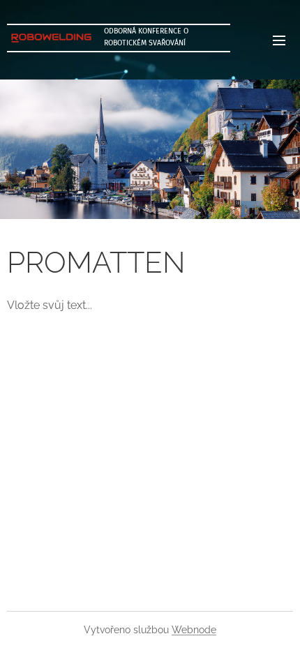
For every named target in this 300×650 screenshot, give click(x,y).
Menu (279, 40)
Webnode (194, 629)
